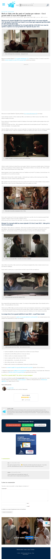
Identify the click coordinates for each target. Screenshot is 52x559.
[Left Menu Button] (4, 4)
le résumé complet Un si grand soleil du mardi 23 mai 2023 (19, 367)
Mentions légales (20, 549)
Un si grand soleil (11, 11)
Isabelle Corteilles (30, 17)
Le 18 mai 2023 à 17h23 (15, 462)
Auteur (28, 549)
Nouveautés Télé (4, 11)
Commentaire (4, 488)
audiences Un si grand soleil (20, 370)
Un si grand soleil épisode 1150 (30, 113)
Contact (25, 549)
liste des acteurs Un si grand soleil (16, 372)
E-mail (28, 506)
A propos (32, 549)
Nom (28, 503)
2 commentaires (45, 17)
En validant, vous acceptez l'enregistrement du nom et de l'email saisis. (14, 509)
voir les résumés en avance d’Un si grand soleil (15, 60)
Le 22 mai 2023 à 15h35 (15, 472)
